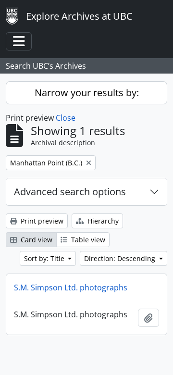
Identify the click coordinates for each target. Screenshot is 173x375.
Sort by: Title (45, 258)
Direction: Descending (120, 258)
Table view (87, 239)
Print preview (41, 220)
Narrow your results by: (87, 92)
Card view (35, 239)
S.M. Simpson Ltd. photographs (70, 287)
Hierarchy (102, 220)
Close (65, 117)
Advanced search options (70, 191)
